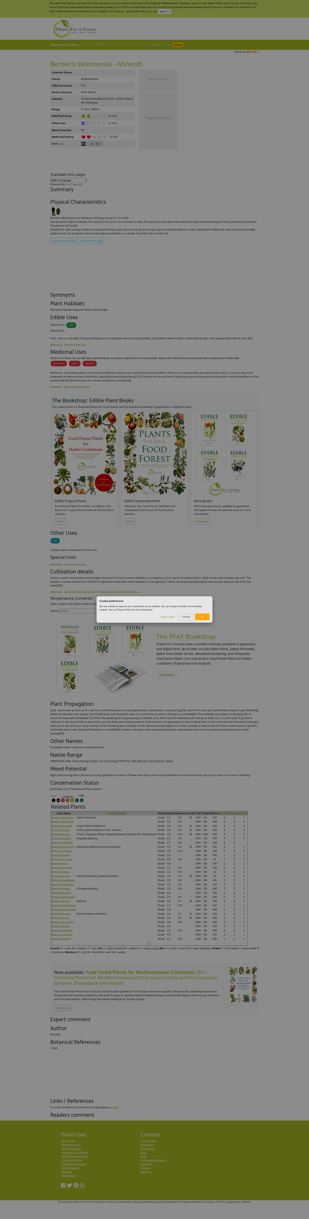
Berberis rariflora (60, 926)
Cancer (74, 363)
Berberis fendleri (60, 888)
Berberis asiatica (60, 834)
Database (88, 44)
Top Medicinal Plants (73, 1164)
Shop (145, 44)
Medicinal (234, 813)
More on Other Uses (75, 564)
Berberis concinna (61, 867)
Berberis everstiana (62, 884)
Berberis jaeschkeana (63, 909)
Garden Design (70, 1168)
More (60, 521)
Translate (77, 184)
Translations (68, 1175)
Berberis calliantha (62, 842)
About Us (146, 1172)
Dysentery (90, 363)
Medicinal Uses (70, 1145)
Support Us (147, 1148)
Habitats (66, 1172)
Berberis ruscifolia (61, 934)
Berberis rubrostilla (62, 930)
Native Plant (103, 44)
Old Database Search (153, 1160)
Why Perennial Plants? (74, 1156)
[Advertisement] (243, 124)
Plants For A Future (64, 45)
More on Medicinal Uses (77, 386)
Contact (145, 1168)
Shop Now (202, 521)
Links (143, 1156)
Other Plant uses (71, 1148)
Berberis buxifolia (61, 838)
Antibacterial (59, 363)
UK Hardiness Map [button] (63, 241)
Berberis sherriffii (60, 939)
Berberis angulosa (61, 826)
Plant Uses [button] (130, 44)
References (56, 344)
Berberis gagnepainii (63, 897)
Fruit (71, 325)
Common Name (116, 813)
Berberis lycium (60, 918)
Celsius (54, 611)
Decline (186, 616)
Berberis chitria (59, 863)
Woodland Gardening (74, 1152)
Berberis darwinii (60, 876)
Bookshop (146, 1145)
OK (202, 616)
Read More (63, 1008)
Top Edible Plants (71, 1160)
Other (244, 813)
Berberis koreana (61, 913)
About (117, 44)
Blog (167, 44)
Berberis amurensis (62, 821)
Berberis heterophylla (63, 905)
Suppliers (156, 44)
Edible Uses (68, 1141)
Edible (224, 813)
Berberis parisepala (62, 922)
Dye (55, 540)
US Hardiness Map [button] (91, 241)
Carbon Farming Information (79, 591)
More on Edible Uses (75, 344)
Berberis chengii (60, 855)
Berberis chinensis (61, 859)
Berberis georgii (60, 901)
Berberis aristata (60, 830)
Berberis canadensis (63, 846)
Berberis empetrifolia (63, 880)
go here (114, 1107)
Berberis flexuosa (61, 892)
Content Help (148, 1141)
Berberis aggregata (62, 817)
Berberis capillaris (61, 851)
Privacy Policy (168, 616)
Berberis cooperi (60, 872)
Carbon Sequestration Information (119, 591)
